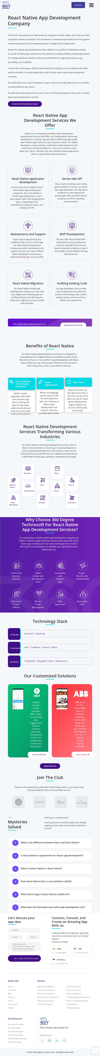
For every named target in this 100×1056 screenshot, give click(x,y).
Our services (12, 990)
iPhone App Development (45, 994)
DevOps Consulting (72, 1008)
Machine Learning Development (77, 1001)
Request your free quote (73, 325)
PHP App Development (45, 1004)
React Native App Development (47, 997)
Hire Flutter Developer (15, 1035)
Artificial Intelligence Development (78, 997)
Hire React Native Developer (17, 1039)
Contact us (11, 997)
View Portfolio (38, 754)
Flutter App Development (45, 1001)
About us (11, 987)
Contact (78, 5)
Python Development (73, 987)
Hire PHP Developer (14, 1042)
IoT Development (72, 1004)
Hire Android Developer (16, 1024)
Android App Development (46, 990)
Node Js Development (73, 994)
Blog (9, 994)
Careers (10, 1001)
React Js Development (73, 990)
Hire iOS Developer (14, 1028)
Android (14, 257)
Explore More (49, 766)
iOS (23, 257)
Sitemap (11, 1008)
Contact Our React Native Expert (25, 104)
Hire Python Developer (15, 1031)
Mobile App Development (45, 987)
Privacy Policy (12, 1004)
